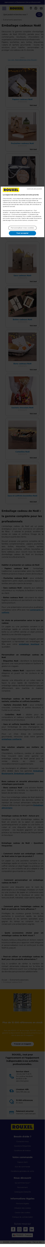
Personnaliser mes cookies (22, 228)
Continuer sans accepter (34, 188)
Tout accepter (22, 233)
